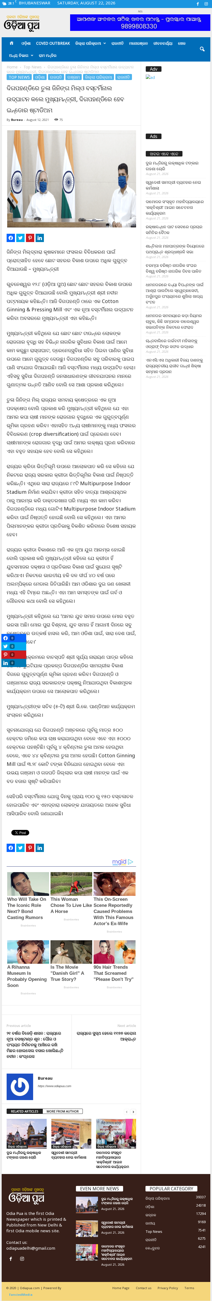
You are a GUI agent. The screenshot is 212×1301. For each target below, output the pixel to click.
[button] (202, 49)
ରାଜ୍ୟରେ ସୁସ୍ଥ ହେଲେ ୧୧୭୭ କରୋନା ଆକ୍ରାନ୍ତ (106, 1036)
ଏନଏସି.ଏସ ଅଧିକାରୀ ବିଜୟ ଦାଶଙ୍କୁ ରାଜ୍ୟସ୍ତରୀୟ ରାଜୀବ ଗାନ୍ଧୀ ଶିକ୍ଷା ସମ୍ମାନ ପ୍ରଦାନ (174, 365)
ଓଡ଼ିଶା (26, 43)
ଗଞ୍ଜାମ (73, 77)
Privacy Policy (168, 1288)
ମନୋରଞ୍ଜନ (138, 43)
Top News (32, 67)
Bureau (17, 120)
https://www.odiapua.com (54, 1086)
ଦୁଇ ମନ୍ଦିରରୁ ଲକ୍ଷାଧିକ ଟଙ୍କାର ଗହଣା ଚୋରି (24, 1155)
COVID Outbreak (53, 43)
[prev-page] (126, 1111)
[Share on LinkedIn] (40, 238)
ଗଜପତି (56, 77)
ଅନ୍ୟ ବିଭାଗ (18, 55)
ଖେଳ (182, 43)
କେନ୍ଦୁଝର (152, 1248)
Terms (189, 1288)
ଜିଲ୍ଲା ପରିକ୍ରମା (88, 43)
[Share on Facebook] (11, 238)
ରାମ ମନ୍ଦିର (48, 55)
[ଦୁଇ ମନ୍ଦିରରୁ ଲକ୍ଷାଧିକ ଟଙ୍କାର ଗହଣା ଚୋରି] (27, 1134)
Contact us (143, 1288)
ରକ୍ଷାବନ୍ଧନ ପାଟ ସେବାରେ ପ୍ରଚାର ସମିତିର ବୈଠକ (174, 229)
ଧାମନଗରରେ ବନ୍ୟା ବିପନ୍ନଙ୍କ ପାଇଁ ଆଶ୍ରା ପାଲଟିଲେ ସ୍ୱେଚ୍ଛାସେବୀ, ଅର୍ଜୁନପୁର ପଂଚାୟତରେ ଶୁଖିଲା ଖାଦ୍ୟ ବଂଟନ (174, 293)
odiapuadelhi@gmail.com (30, 1248)
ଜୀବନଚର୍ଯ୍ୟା (163, 43)
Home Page (120, 1288)
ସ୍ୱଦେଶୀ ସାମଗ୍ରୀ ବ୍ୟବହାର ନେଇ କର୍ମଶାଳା (68, 1155)
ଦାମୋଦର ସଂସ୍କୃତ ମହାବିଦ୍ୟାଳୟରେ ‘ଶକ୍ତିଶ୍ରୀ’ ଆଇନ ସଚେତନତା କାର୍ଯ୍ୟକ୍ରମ (112, 1159)
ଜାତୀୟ (150, 1223)
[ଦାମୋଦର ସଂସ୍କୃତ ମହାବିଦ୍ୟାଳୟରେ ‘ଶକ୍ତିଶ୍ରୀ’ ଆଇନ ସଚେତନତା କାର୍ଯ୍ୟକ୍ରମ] (116, 1134)
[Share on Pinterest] (30, 238)
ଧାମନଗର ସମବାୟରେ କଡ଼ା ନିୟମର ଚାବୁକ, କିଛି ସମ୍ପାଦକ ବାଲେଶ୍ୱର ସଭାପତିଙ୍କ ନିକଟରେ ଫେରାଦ (174, 321)
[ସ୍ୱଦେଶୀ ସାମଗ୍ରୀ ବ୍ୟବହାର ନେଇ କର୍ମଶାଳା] (71, 1134)
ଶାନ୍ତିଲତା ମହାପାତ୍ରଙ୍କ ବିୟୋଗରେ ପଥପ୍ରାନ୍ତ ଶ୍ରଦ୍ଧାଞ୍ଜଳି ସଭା (175, 248)
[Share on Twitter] (20, 238)
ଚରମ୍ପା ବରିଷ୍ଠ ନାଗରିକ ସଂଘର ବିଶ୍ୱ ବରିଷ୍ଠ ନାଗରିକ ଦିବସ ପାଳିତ (174, 268)
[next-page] (133, 1111)
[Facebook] (197, 4)
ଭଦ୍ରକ (150, 1214)
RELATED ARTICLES (24, 1111)
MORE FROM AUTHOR (63, 1111)
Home (12, 67)
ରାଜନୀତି (118, 43)
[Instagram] (206, 4)
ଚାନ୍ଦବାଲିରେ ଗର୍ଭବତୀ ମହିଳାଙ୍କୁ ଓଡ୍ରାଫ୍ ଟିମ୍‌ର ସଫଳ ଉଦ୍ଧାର (171, 343)
